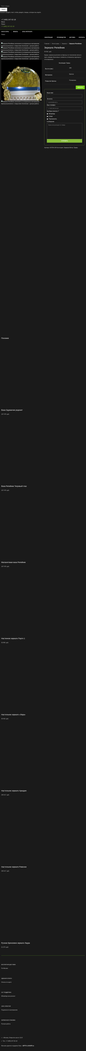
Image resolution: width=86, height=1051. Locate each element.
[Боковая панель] (2, 1049)
